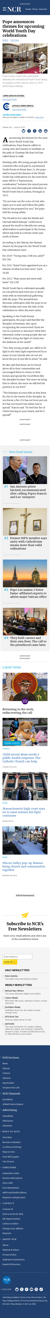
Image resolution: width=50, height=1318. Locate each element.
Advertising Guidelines (10, 1297)
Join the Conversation (11, 115)
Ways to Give (8, 1152)
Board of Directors (11, 1264)
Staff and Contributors (13, 1259)
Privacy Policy (9, 1254)
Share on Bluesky (23, 131)
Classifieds (7, 1116)
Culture (6, 1073)
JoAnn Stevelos (9, 767)
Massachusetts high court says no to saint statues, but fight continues (23, 812)
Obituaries (7, 1121)
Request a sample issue (13, 1197)
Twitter (21, 1289)
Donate (28, 9)
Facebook (26, 1289)
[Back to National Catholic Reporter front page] (14, 9)
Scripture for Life (10, 1087)
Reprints (6, 1233)
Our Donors (8, 1161)
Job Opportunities (11, 1219)
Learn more (39, 117)
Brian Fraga (7, 821)
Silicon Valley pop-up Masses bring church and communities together (23, 866)
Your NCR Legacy (10, 1156)
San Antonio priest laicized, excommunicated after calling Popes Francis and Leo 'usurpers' (28, 492)
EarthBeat (7, 1099)
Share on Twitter (34, 131)
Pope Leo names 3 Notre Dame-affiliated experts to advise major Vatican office (28, 593)
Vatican (15, 40)
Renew (35, 9)
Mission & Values (10, 1250)
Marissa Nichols (9, 875)
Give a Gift (7, 1183)
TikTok (41, 1289)
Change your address (12, 1228)
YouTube (31, 1289)
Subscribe (43, 9)
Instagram (36, 1289)
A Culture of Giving (11, 1147)
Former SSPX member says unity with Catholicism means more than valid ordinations (28, 543)
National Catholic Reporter (6, 1280)
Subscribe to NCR (10, 1173)
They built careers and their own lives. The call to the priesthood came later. (28, 641)
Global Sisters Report (12, 1104)
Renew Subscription (12, 1178)
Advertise (7, 1125)
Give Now (7, 1137)
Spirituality (8, 1083)
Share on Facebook (29, 131)
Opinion (6, 749)
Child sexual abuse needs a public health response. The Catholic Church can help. (21, 758)
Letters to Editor (10, 1223)
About (5, 1245)
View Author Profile (9, 99)
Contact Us (7, 1209)
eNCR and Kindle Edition (14, 1192)
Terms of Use (25, 1297)
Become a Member (11, 1142)
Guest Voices (12, 743)
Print (46, 131)
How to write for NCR (12, 1214)
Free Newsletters (10, 1188)
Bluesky (17, 1289)
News (5, 40)
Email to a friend (40, 131)
